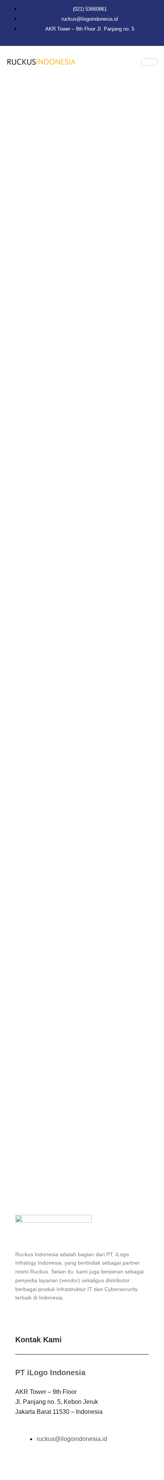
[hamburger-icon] (149, 62)
